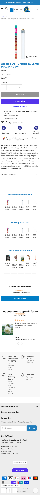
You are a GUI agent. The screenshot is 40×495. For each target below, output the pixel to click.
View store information (10, 118)
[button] (18, 343)
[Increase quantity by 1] (19, 87)
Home (3, 17)
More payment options (20, 106)
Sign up (32, 428)
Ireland (19, 462)
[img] (20, 314)
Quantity (4, 82)
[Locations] (30, 383)
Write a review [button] (20, 298)
